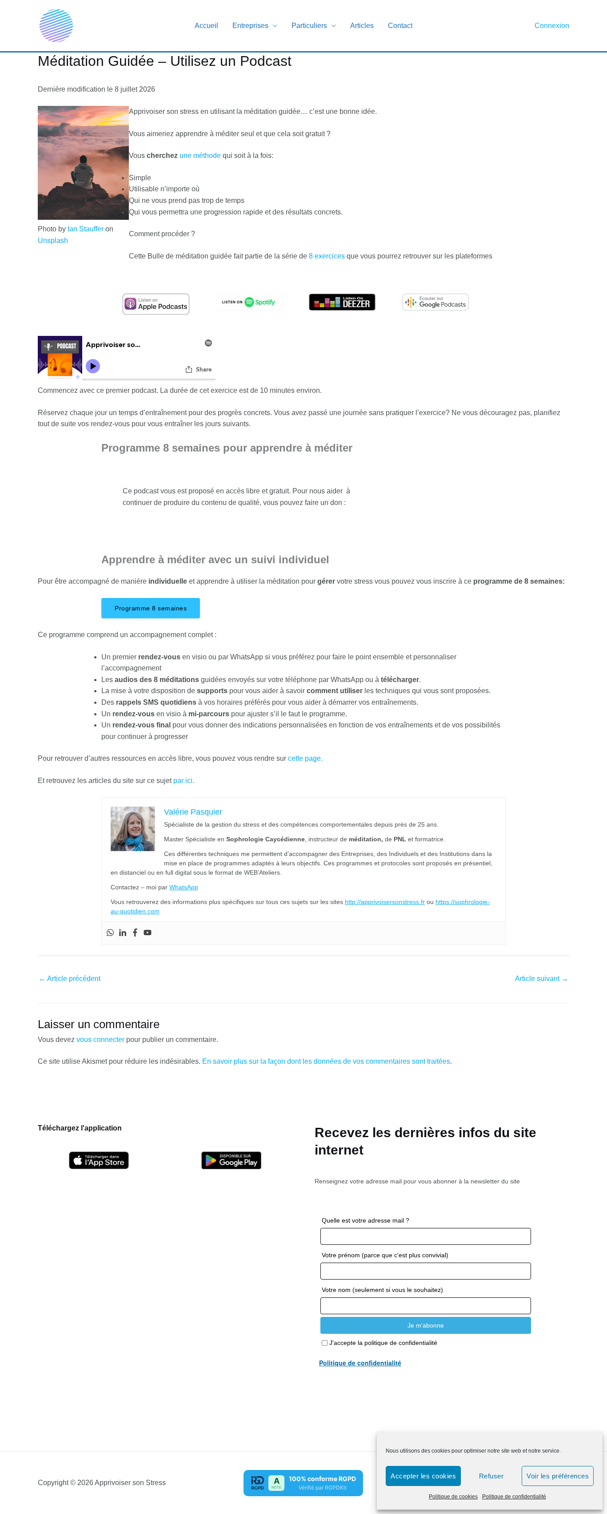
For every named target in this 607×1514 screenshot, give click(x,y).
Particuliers (309, 25)
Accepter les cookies (423, 1476)
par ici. (183, 780)
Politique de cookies (453, 1497)
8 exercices (327, 256)
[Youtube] (148, 933)
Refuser (491, 1476)
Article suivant (541, 978)
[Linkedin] (123, 933)
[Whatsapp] (110, 933)
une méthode (200, 155)
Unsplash (53, 240)
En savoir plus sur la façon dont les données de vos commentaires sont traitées (326, 1061)
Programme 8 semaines (151, 608)
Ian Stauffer (86, 229)
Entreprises (250, 25)
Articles (362, 25)
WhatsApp (183, 887)
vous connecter (100, 1039)
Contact (400, 25)
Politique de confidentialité (514, 1497)
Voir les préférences (558, 1476)
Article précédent (69, 978)
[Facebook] (135, 933)
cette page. (305, 758)
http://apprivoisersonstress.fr (385, 901)
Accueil (206, 25)
